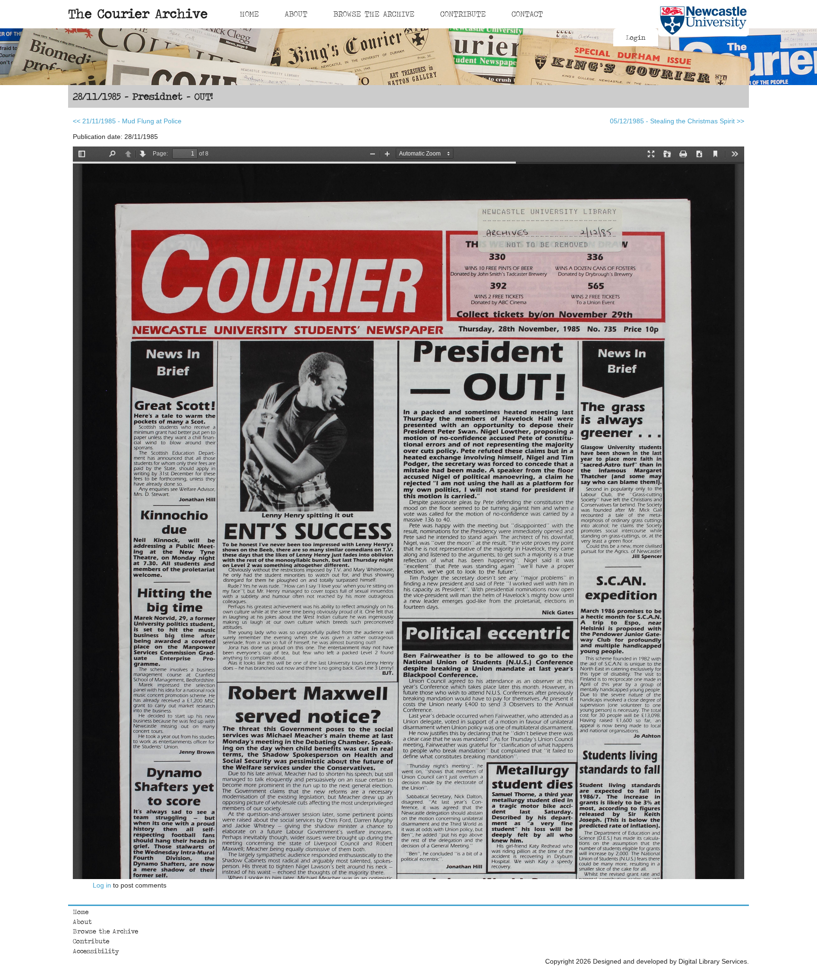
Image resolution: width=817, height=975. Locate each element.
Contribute (463, 14)
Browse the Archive (105, 931)
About (296, 14)
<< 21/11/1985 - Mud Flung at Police (127, 121)
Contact (527, 14)
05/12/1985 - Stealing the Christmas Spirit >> (677, 121)
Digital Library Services (712, 961)
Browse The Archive (373, 14)
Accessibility (96, 951)
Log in (102, 885)
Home (249, 14)
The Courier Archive (138, 13)
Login (635, 37)
